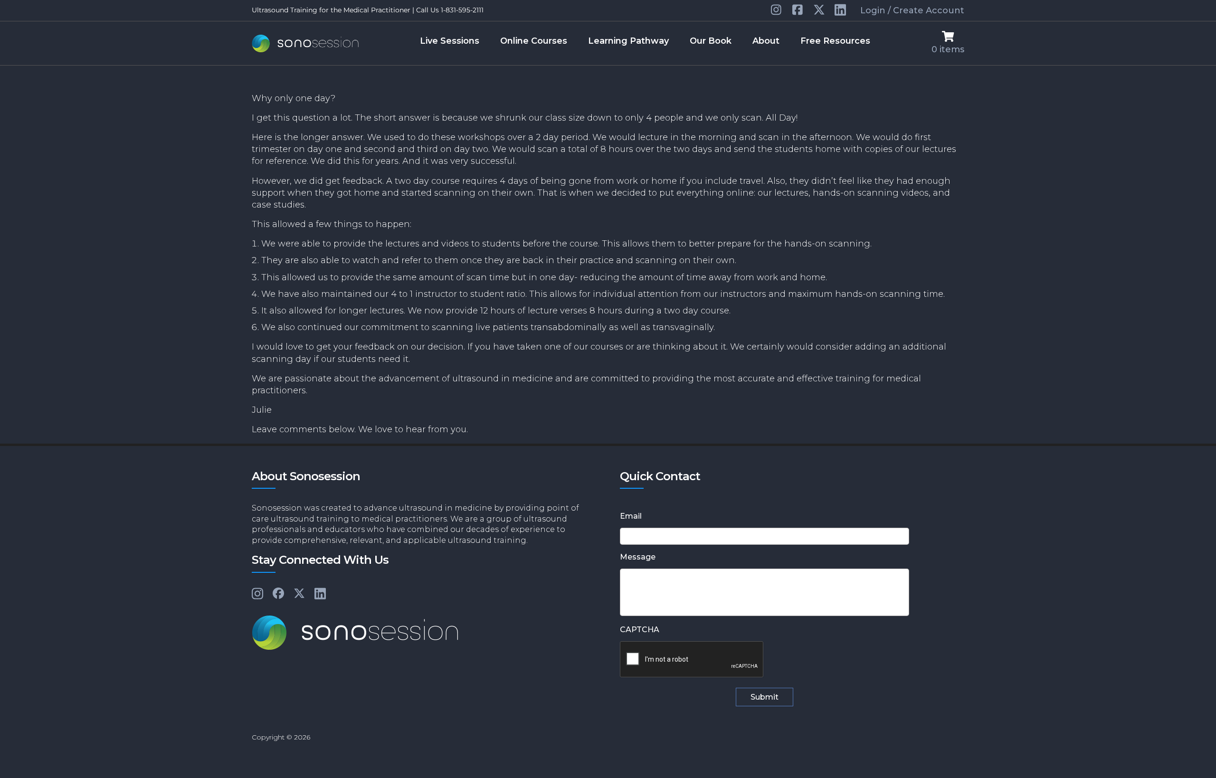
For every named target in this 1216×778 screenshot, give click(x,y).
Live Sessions (449, 41)
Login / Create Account (912, 10)
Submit (764, 697)
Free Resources (835, 41)
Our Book (711, 41)
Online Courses (533, 41)
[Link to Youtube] (798, 10)
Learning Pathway (628, 41)
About (765, 41)
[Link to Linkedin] (777, 10)
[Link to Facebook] (278, 594)
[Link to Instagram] (257, 594)
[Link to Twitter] (819, 10)
